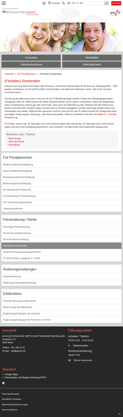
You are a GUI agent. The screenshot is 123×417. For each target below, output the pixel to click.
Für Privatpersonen (27, 74)
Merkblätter (92, 57)
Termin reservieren (83, 360)
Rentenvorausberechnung (17, 233)
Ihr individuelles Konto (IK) (17, 189)
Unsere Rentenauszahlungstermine (22, 252)
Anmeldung (14, 144)
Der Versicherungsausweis (17, 202)
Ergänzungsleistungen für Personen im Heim (27, 320)
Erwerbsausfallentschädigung (19, 177)
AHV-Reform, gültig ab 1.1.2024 (23, 258)
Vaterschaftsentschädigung (17, 171)
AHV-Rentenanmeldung (15, 239)
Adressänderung (12, 276)
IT (77, 3)
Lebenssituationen (31, 64)
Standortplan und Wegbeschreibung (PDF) (25, 377)
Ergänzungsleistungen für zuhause (21, 313)
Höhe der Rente (16, 141)
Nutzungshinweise (10, 394)
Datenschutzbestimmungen (15, 404)
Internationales (92, 64)
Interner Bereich (9, 409)
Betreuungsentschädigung (17, 183)
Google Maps (11, 374)
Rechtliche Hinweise (11, 399)
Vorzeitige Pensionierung (16, 227)
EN (81, 3)
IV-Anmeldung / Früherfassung (19, 196)
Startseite (9, 74)
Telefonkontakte (80, 345)
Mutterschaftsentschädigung (18, 164)
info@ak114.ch (18, 351)
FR (73, 3)
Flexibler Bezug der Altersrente (19, 301)
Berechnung (14, 138)
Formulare (31, 57)
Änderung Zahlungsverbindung (19, 282)
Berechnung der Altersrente (17, 307)
